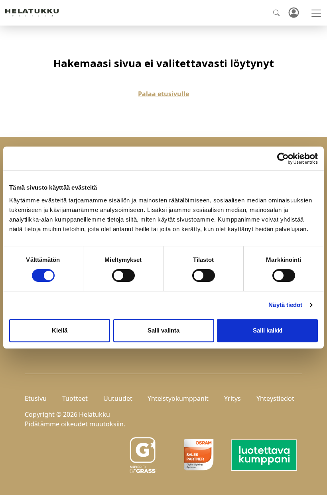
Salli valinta (163, 330)
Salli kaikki (267, 330)
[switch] (123, 275)
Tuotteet (75, 398)
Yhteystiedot (275, 398)
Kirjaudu (293, 13)
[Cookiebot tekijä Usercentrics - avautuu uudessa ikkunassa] (283, 158)
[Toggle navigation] (316, 13)
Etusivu (36, 398)
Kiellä (59, 330)
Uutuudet (117, 398)
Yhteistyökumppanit (178, 398)
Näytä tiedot (285, 304)
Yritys (232, 398)
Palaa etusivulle (163, 93)
